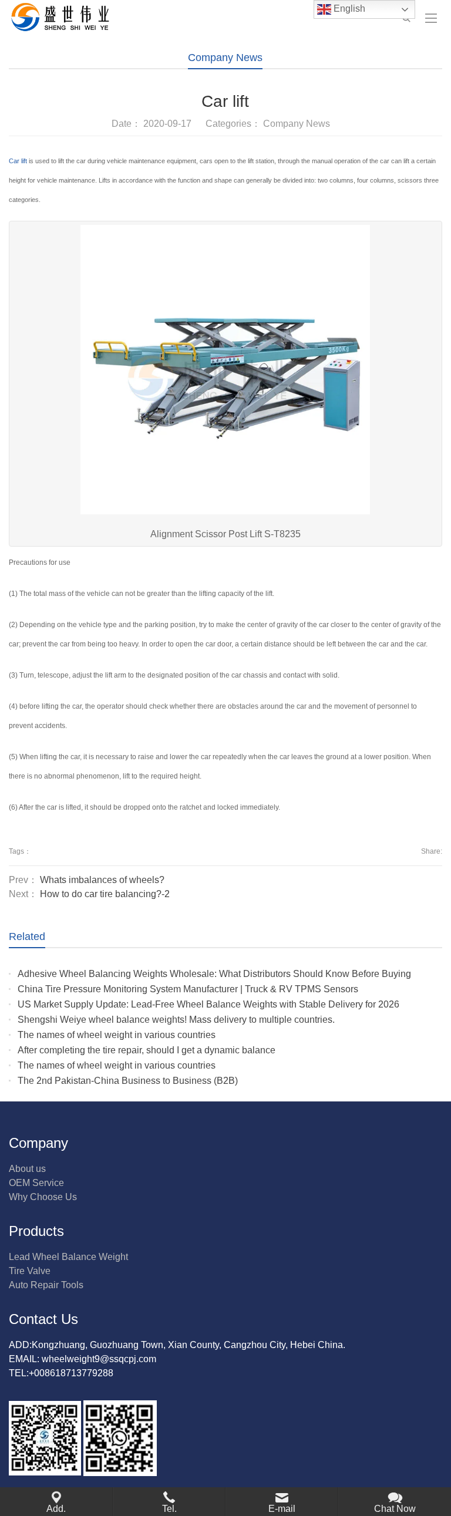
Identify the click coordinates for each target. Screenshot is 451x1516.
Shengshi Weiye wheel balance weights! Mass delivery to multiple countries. (176, 1020)
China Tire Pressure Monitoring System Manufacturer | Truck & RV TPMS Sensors (188, 989)
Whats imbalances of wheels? (102, 880)
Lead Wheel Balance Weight (68, 1257)
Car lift (18, 160)
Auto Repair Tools (46, 1285)
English (348, 9)
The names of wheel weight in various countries (117, 1035)
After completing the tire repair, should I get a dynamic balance (146, 1050)
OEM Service (36, 1183)
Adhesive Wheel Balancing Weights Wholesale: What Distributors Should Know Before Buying (214, 974)
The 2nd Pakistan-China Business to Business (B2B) (128, 1081)
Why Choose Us (43, 1197)
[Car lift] (225, 373)
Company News (225, 57)
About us (27, 1169)
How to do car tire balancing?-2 (105, 894)
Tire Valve (30, 1271)
